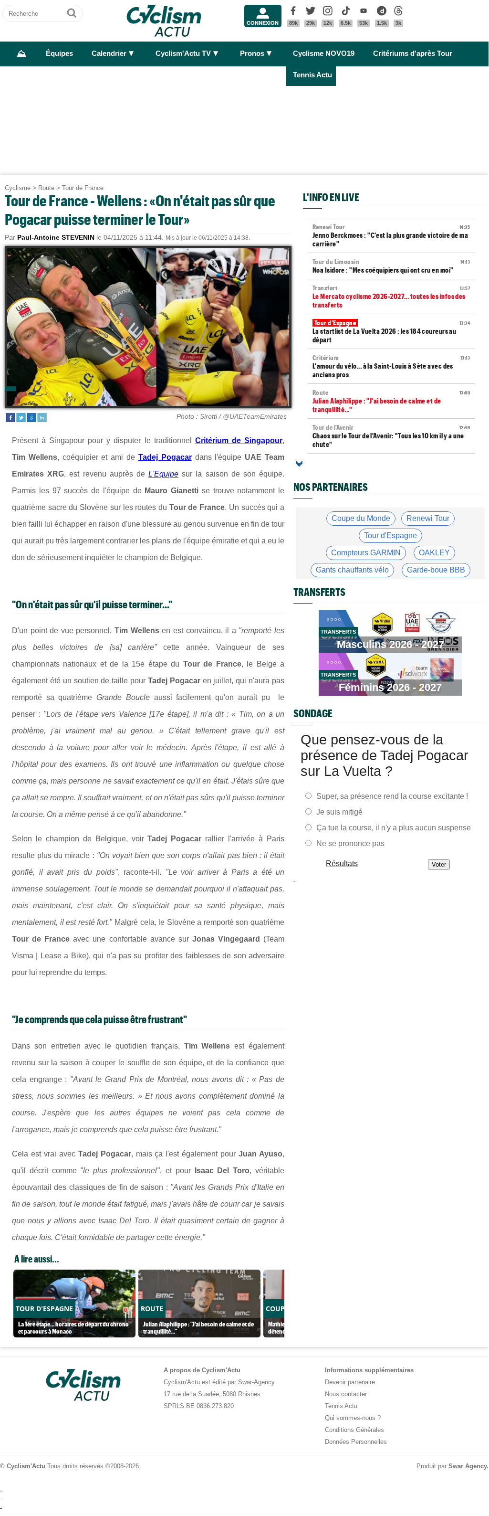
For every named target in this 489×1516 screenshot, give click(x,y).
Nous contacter (346, 1394)
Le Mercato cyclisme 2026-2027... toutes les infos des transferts (391, 296)
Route (46, 187)
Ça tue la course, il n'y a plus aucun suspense (393, 827)
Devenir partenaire (350, 1382)
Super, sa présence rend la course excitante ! (392, 796)
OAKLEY (434, 553)
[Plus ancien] (299, 463)
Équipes (59, 53)
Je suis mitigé (339, 811)
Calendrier (109, 53)
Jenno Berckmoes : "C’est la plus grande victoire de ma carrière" (391, 235)
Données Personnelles (356, 1441)
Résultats (342, 863)
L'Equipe (163, 474)
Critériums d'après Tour (412, 53)
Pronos (252, 53)
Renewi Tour (427, 518)
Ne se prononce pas (350, 843)
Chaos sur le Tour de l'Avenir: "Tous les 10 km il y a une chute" (391, 436)
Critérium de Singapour (238, 440)
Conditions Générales (354, 1429)
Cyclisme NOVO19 (323, 53)
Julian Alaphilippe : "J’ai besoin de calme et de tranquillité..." (391, 401)
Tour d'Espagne (390, 535)
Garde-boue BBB (436, 570)
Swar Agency (467, 1466)
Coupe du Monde (361, 518)
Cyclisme (18, 187)
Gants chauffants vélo (352, 570)
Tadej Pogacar (165, 457)
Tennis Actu (312, 75)
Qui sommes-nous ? (353, 1417)
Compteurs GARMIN (366, 553)
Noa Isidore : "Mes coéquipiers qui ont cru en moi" (391, 266)
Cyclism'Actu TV (183, 53)
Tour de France (83, 187)
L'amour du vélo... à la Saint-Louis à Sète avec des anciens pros (391, 366)
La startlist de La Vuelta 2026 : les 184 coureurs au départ (391, 331)
